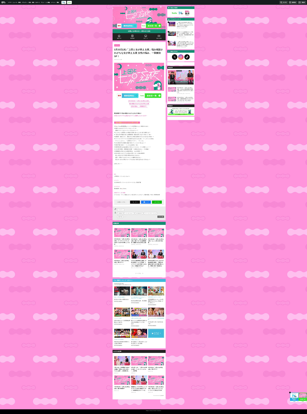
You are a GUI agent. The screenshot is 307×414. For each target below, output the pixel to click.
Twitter (174, 57)
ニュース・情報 (17, 2)
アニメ (42, 2)
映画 (33, 2)
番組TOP (119, 38)
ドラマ (10, 2)
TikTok (187, 57)
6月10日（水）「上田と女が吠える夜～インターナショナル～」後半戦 (139, 369)
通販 (58, 2)
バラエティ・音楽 (26, 2)
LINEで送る (157, 202)
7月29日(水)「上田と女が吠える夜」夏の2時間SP (122, 387)
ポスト (136, 202)
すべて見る (138, 273)
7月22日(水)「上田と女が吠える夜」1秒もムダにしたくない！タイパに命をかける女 (156, 388)
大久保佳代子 (139, 213)
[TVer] (63, 2)
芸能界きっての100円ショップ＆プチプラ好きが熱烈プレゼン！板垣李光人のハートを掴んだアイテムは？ (139, 388)
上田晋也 (120, 213)
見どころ (146, 38)
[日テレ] (3, 2)
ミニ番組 (47, 2)
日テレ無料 (187, 13)
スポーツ (37, 2)
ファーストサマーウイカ (150, 213)
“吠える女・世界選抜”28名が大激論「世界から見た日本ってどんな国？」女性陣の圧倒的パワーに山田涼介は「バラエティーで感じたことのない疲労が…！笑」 (122, 369)
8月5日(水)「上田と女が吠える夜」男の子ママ (155, 368)
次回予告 (117, 45)
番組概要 (132, 38)
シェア (147, 202)
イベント (53, 2)
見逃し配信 (159, 38)
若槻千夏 (120, 216)
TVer (128, 95)
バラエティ (120, 209)
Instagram (181, 57)
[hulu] (69, 2)
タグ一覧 (161, 216)
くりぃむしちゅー (129, 213)
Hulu (150, 95)
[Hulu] (151, 25)
